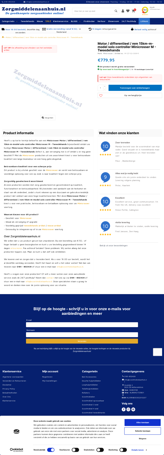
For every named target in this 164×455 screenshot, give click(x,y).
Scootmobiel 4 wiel (90, 408)
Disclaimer (7, 385)
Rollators (86, 393)
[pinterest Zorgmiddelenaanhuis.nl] (133, 409)
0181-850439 (9, 2)
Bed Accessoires (89, 377)
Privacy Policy (9, 389)
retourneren (16, 248)
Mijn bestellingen (49, 381)
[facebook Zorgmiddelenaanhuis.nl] (124, 409)
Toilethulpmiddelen (90, 389)
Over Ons (7, 397)
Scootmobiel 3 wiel (90, 405)
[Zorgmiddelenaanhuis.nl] (34, 11)
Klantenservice (9, 401)
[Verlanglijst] (128, 11)
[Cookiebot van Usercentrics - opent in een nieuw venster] (16, 450)
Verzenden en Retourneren (14, 381)
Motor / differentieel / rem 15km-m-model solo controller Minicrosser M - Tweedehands (44, 37)
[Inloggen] (123, 11)
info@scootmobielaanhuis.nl (37, 2)
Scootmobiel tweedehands (93, 412)
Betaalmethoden (10, 393)
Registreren (47, 377)
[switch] (75, 450)
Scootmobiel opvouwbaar (93, 401)
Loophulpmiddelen (90, 385)
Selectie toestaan (142, 431)
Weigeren (142, 439)
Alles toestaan (142, 422)
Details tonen (138, 450)
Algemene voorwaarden (13, 377)
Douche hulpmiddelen (91, 381)
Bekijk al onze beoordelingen (113, 245)
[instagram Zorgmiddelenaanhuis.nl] (128, 409)
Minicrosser (108, 53)
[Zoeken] (116, 11)
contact (50, 278)
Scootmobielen (88, 397)
